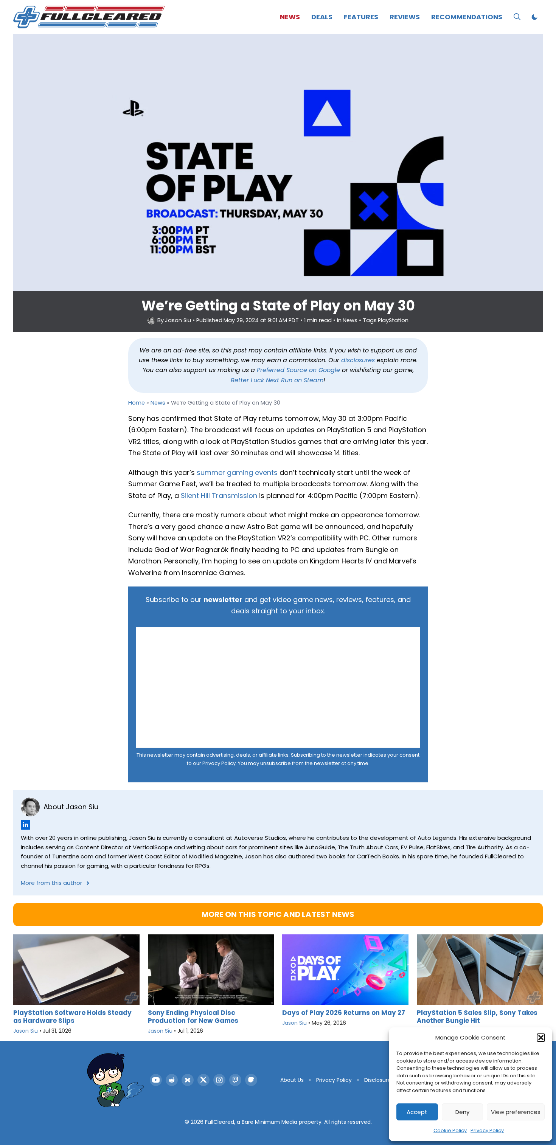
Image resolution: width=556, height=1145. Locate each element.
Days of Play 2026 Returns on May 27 (343, 1012)
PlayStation (393, 320)
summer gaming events (237, 472)
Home (136, 402)
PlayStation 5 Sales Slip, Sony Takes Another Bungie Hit (477, 1016)
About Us (292, 1080)
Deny (462, 1112)
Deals (321, 17)
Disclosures (379, 1080)
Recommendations (466, 17)
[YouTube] (156, 1080)
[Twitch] (235, 1080)
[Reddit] (172, 1080)
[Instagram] (219, 1080)
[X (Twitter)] (203, 1080)
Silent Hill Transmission (219, 495)
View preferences (515, 1112)
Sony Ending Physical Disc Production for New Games (193, 1016)
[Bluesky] (188, 1080)
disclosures (358, 360)
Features (361, 17)
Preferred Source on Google (298, 370)
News (290, 17)
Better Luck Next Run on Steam (277, 380)
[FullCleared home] (115, 1080)
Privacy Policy (487, 1130)
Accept (417, 1112)
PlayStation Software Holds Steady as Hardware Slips (72, 1016)
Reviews (405, 17)
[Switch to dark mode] (534, 17)
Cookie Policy (450, 1130)
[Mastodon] (251, 1080)
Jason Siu (178, 320)
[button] (541, 1037)
